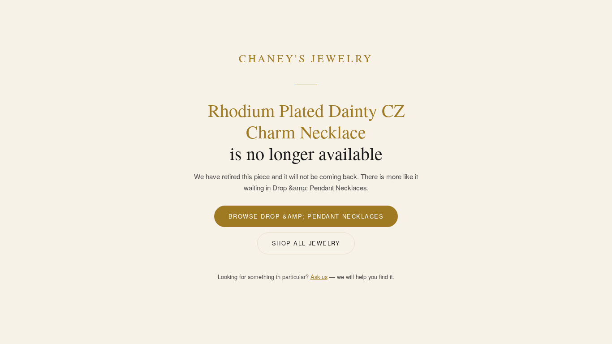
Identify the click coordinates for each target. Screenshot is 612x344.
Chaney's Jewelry (306, 58)
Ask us (319, 276)
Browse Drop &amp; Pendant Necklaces (306, 216)
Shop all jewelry (306, 243)
